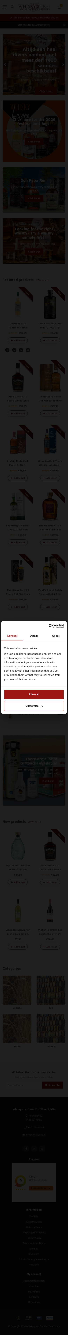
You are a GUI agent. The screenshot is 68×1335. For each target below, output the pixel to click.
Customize (32, 705)
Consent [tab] (12, 635)
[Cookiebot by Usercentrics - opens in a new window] (49, 626)
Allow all (34, 694)
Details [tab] (34, 635)
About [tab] (56, 635)
